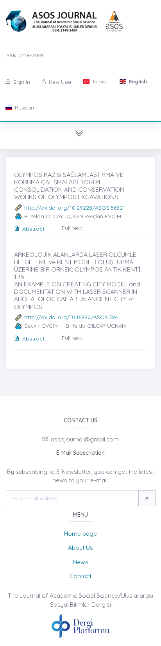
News (80, 562)
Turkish (100, 81)
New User (59, 82)
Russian (23, 107)
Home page (80, 533)
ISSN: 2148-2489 (24, 55)
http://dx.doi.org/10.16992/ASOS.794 (71, 317)
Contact (80, 576)
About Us (80, 547)
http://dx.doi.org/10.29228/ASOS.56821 (74, 207)
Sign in (21, 82)
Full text (72, 227)
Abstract (33, 228)
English (137, 81)
